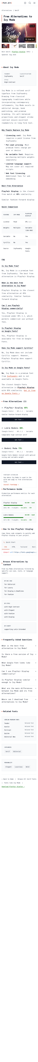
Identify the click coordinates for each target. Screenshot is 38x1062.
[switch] (25, 3)
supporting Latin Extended (14, 629)
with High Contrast (12, 607)
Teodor (6, 723)
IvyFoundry (8, 76)
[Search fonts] (30, 3)
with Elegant (9, 610)
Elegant (9, 767)
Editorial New (9, 737)
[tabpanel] (19, 552)
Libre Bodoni (11, 428)
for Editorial (9, 584)
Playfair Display (18, 52)
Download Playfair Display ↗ (13, 786)
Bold (27, 767)
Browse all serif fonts (27, 779)
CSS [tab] (5, 547)
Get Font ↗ (19, 419)
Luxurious (18, 767)
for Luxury (8, 588)
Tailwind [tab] (23, 547)
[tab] (5, 46)
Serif (8, 751)
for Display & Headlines (14, 591)
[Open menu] (34, 3)
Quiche (6, 733)
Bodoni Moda (10, 448)
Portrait (7, 730)
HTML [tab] (13, 547)
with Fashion (9, 613)
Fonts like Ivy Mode (12, 783)
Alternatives (7, 10)
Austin (6, 727)
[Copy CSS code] (33, 552)
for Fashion (9, 594)
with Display (9, 617)
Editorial (17, 751)
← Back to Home (8, 779)
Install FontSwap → (11, 484)
